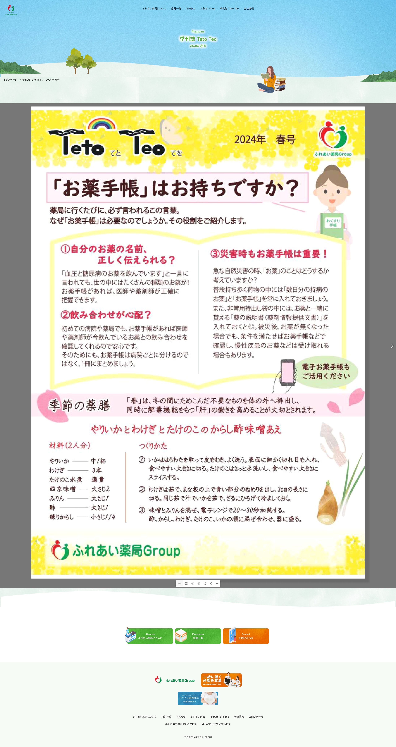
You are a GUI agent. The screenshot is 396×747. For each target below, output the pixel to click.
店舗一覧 (176, 8)
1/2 (179, 662)
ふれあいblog (207, 8)
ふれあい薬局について (154, 8)
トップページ (10, 79)
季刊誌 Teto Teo (229, 8)
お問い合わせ (246, 715)
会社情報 (249, 8)
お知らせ (190, 8)
